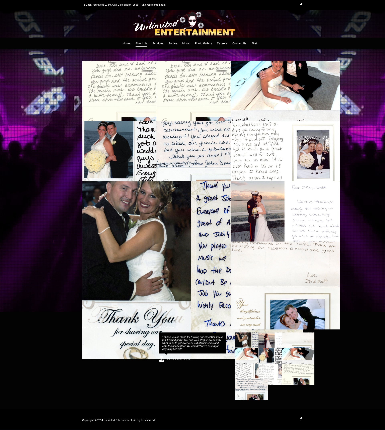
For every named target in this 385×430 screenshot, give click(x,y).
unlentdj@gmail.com (153, 4)
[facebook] (301, 419)
